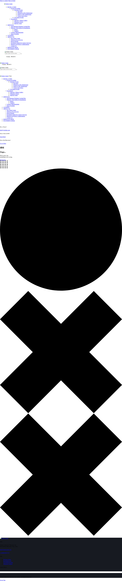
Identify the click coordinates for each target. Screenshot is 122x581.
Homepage (3, 160)
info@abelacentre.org (5, 549)
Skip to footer (11, 0)
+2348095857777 (4, 553)
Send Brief (3, 137)
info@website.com (5, 130)
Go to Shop (3, 143)
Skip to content (4, 0)
